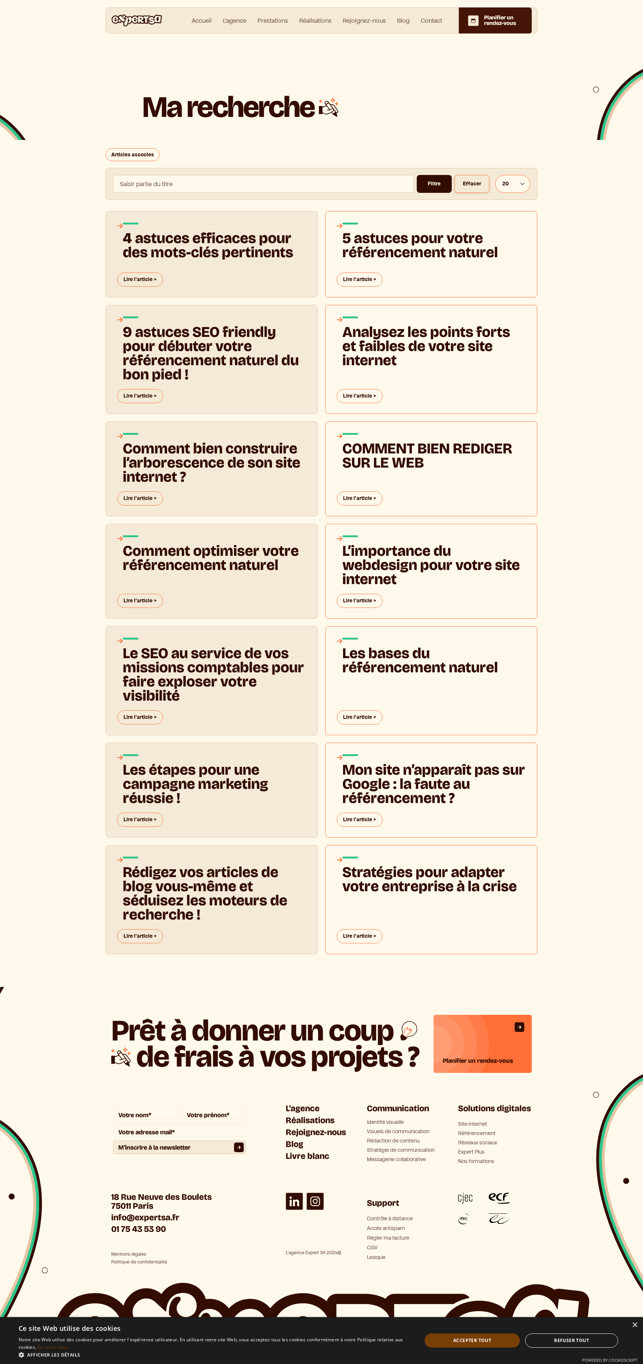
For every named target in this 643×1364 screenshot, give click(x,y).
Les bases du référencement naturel (420, 660)
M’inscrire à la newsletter (154, 1147)
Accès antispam (386, 1228)
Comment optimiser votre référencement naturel (211, 558)
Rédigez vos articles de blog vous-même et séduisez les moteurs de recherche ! (205, 892)
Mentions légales (128, 1254)
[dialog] (321, 1340)
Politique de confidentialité (139, 1262)
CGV (372, 1247)
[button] (214, 1354)
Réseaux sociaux (477, 1143)
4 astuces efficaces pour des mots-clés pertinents (208, 245)
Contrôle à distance (390, 1218)
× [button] (634, 1325)
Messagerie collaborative (396, 1159)
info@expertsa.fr (145, 1217)
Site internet (472, 1124)
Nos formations (476, 1161)
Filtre (434, 184)
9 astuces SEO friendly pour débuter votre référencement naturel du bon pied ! (211, 352)
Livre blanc (307, 1156)
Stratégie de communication (401, 1150)
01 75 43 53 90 (138, 1229)
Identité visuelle (385, 1122)
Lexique (376, 1257)
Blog (403, 20)
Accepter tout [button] (472, 1340)
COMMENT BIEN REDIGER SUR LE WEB (427, 456)
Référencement (477, 1133)
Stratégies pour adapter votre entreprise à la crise (429, 879)
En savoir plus (53, 1347)
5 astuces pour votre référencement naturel (420, 245)
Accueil (202, 20)
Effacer (472, 184)
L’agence (303, 1108)
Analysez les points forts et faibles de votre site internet (426, 346)
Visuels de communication (398, 1131)
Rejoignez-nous (364, 20)
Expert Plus (471, 1152)
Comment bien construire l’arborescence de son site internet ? (211, 462)
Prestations (272, 20)
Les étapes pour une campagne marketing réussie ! (195, 783)
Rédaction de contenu (393, 1141)
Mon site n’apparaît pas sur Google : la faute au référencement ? (433, 783)
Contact (431, 20)
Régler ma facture (388, 1238)
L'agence (234, 20)
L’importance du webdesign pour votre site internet (431, 564)
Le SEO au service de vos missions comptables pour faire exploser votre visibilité (213, 673)
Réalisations (315, 20)
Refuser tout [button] (571, 1340)
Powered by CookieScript (609, 1360)
